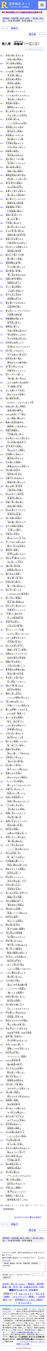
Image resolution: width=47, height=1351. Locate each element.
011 (1, 96)
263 (1, 1100)
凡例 (41, 1287)
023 (1, 143)
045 (1, 231)
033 (1, 183)
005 (1, 72)
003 (1, 64)
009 (1, 88)
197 (1, 837)
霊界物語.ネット (20, 3)
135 (1, 590)
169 (1, 726)
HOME (5, 1284)
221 (1, 933)
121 (1, 534)
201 (1, 853)
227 (1, 957)
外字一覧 (17, 1287)
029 (1, 167)
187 (1, 797)
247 (1, 1037)
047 (1, 239)
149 (1, 646)
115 (1, 510)
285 (1, 1188)
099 (1, 446)
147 (1, 638)
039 (1, 207)
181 (1, 773)
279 (1, 1164)
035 (1, 191)
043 (1, 223)
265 (1, 1108)
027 (1, 159)
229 (1, 965)
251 (1, 1053)
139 (1, 606)
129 (1, 566)
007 (1, 80)
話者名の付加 (30, 1287)
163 (1, 702)
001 (1, 56)
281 (1, 1172)
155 (1, 670)
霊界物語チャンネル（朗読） (29, 1300)
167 (1, 718)
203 (1, 861)
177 (1, 758)
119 (1, 526)
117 (1, 518)
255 (1, 1069)
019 (1, 127)
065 (1, 311)
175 (1, 750)
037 (1, 199)
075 (1, 351)
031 (1, 175)
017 (1, 119)
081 (1, 375)
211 (1, 893)
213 (1, 901)
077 (1, 359)
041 (1, 215)
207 (1, 877)
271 (1, 1132)
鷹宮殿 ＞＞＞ (37, 34)
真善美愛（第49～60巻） (21, 18)
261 (1, 1093)
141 (1, 614)
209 (1, 885)
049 (1, 247)
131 (1, 574)
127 (1, 558)
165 (1, 710)
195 (1, 829)
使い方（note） (18, 1284)
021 (1, 135)
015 (1, 111)
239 (1, 1005)
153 (1, 662)
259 (1, 1085)
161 (1, 694)
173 (1, 742)
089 (1, 407)
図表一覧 (6, 1287)
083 (1, 383)
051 (1, 255)
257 (1, 1077)
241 (1, 1013)
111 (1, 494)
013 (1, 103)
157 (1, 678)
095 (1, 431)
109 (1, 486)
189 (1, 805)
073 (1, 343)
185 (1, 789)
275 (1, 1148)
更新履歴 (33, 1290)
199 (1, 845)
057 (1, 279)
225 (1, 949)
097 (1, 438)
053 (1, 263)
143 (1, 622)
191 (1, 813)
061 (1, 295)
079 (1, 367)
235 (1, 989)
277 (1, 1156)
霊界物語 (6, 18)
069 (1, 327)
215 (1, 909)
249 (1, 1045)
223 (1, 941)
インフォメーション (34, 49)
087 (1, 399)
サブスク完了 (25, 1303)
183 (1, 781)
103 (1, 462)
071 (1, 335)
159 (1, 686)
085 (1, 391)
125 (1, 550)
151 (1, 654)
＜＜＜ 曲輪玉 (9, 28)
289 (1, 1205)
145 (1, 630)
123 (1, 542)
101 (1, 454)
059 (1, 287)
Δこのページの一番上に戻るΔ (27, 1217)
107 (1, 478)
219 (1, 925)
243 (1, 1021)
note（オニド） (26, 1293)
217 (1, 917)
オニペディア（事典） (24, 1296)
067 (1, 319)
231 (1, 973)
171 (1, 734)
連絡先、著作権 (35, 1284)
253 (1, 1061)
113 (1, 502)
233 (1, 981)
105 (1, 470)
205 (1, 869)
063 (1, 303)
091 (1, 415)
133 (1, 582)
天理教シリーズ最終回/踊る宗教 (22, 12)
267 (1, 1116)
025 (1, 151)
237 (1, 997)
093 (1, 423)
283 (1, 1180)
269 (1, 1124)
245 (1, 1029)
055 (1, 271)
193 (1, 821)
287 (1, 1196)
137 (1, 598)
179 (1, 765)
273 (1, 1140)
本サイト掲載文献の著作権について (25, 1332)
